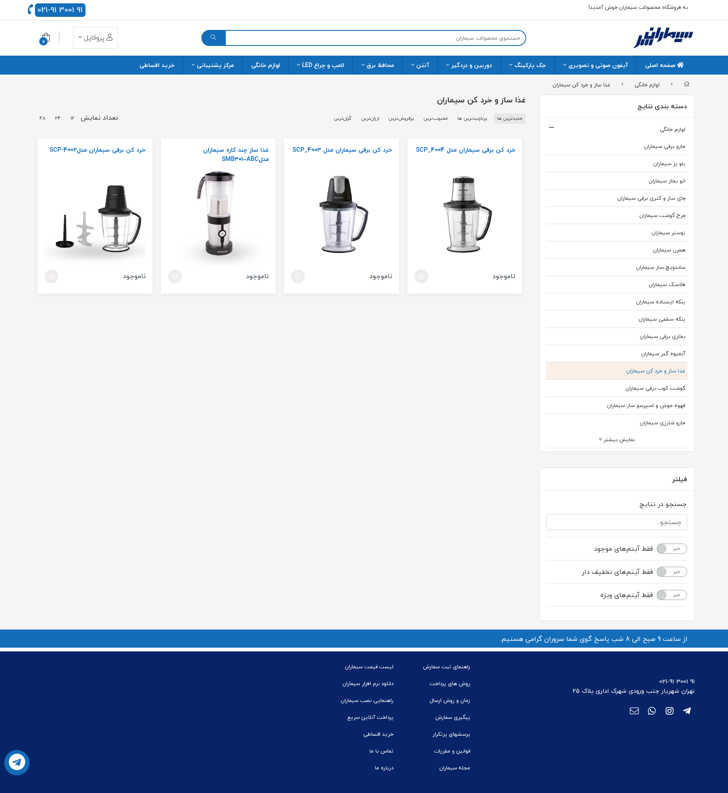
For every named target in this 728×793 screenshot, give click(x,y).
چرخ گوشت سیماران (662, 215)
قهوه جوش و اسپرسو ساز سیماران (646, 405)
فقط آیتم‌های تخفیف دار (617, 571)
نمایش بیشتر (618, 439)
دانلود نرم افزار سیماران (368, 683)
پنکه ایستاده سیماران (660, 301)
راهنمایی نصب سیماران (367, 700)
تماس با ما (381, 750)
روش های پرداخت (450, 683)
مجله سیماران (454, 767)
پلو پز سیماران (669, 163)
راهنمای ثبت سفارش (446, 666)
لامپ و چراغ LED (323, 65)
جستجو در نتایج (663, 504)
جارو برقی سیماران (664, 146)
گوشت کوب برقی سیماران (655, 388)
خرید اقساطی (156, 65)
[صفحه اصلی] (687, 85)
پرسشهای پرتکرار (451, 734)
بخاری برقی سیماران (662, 336)
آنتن (422, 65)
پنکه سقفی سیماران (662, 319)
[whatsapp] (652, 712)
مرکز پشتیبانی (215, 65)
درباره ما (384, 767)
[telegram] (687, 712)
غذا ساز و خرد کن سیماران (581, 84)
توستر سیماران (668, 232)
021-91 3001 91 (60, 10)
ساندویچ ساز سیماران (660, 267)
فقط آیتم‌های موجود (623, 548)
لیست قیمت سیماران (369, 666)
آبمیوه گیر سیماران (663, 353)
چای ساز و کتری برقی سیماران (651, 198)
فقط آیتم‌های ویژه (626, 595)
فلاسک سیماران (667, 284)
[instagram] (669, 712)
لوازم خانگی (265, 65)
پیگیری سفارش (452, 717)
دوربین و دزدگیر (471, 65)
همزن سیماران (669, 250)
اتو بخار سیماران (667, 180)
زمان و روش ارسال (450, 700)
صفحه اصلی (661, 65)
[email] (634, 712)
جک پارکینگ (530, 65)
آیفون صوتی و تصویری (598, 65)
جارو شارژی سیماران (662, 422)
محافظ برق (380, 65)
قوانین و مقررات (452, 750)
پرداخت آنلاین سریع (370, 717)
